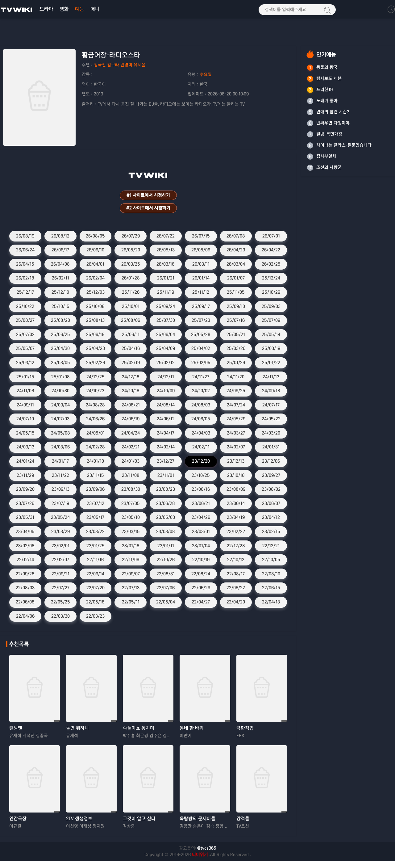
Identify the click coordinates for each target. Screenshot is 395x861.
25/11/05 (236, 292)
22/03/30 (60, 616)
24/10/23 (95, 390)
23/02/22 (236, 531)
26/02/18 (25, 278)
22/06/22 (236, 587)
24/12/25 (95, 377)
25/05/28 (200, 334)
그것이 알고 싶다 (139, 818)
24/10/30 (60, 390)
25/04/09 (165, 348)
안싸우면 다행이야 (333, 123)
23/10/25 (201, 475)
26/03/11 (201, 264)
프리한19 (324, 89)
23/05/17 (95, 517)
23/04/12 (271, 517)
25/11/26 (130, 292)
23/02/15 (271, 531)
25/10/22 (25, 306)
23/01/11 (165, 545)
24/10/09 (166, 390)
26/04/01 (95, 264)
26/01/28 (131, 278)
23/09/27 (271, 475)
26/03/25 (130, 264)
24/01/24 (25, 461)
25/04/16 (131, 348)
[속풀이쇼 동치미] (148, 688)
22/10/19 (201, 559)
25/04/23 (95, 348)
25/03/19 (271, 348)
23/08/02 (271, 489)
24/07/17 (271, 405)
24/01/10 (95, 461)
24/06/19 (130, 419)
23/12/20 (201, 461)
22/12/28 (236, 545)
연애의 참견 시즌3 (332, 112)
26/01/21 (165, 278)
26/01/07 (236, 278)
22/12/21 (271, 545)
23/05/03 (165, 517)
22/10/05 (271, 559)
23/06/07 (271, 503)
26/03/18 (165, 264)
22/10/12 (235, 559)
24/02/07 (236, 447)
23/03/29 (60, 531)
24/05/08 (60, 433)
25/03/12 (25, 362)
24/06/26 (95, 419)
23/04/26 (201, 517)
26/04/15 (25, 264)
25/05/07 (25, 348)
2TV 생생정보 (79, 818)
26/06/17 (60, 250)
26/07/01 (271, 236)
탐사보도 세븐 (329, 78)
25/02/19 (131, 362)
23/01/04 (201, 545)
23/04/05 (25, 531)
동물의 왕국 (327, 67)
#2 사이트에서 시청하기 (148, 208)
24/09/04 (60, 405)
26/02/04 (95, 278)
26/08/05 (95, 236)
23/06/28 (165, 503)
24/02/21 (130, 447)
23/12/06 (271, 461)
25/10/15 (60, 306)
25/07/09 (271, 320)
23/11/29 (25, 475)
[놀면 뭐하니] (91, 688)
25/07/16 (236, 320)
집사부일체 (326, 156)
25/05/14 (271, 334)
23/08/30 (130, 489)
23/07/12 (95, 503)
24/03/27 (236, 433)
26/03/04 (236, 264)
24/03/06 (60, 447)
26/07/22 (165, 236)
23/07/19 (60, 503)
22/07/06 (165, 587)
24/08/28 (95, 405)
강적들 (242, 818)
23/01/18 (130, 545)
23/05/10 (131, 517)
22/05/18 (95, 602)
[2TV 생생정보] (91, 779)
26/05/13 (165, 250)
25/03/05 (60, 362)
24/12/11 (165, 377)
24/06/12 (166, 419)
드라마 (46, 9)
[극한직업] (261, 688)
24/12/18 (130, 377)
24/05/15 (25, 433)
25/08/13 (95, 320)
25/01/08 (60, 377)
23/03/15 (131, 531)
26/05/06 (200, 250)
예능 (79, 9)
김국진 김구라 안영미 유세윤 (120, 65)
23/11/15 (95, 475)
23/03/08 (165, 531)
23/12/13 (235, 461)
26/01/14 (201, 278)
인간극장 (18, 818)
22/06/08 (25, 602)
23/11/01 (165, 475)
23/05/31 (25, 517)
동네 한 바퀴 (192, 728)
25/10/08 (95, 306)
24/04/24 (130, 433)
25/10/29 (271, 292)
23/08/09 (236, 489)
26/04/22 (271, 250)
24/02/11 (201, 447)
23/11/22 (60, 475)
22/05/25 (60, 602)
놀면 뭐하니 (77, 728)
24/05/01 (95, 433)
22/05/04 (165, 602)
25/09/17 (201, 306)
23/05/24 (60, 517)
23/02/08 (25, 545)
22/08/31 (165, 574)
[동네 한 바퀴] (205, 688)
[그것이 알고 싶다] (148, 779)
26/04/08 (60, 264)
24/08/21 (131, 405)
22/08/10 (271, 574)
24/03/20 (271, 433)
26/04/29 (236, 250)
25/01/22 (271, 362)
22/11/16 (95, 559)
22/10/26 (166, 559)
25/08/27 (25, 320)
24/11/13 (271, 377)
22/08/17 (236, 574)
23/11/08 (130, 475)
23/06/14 (236, 503)
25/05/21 (236, 334)
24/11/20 (235, 377)
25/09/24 (165, 306)
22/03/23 (95, 616)
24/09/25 (236, 390)
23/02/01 (60, 545)
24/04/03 (201, 433)
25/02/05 (200, 362)
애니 (95, 9)
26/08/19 (25, 236)
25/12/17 (25, 292)
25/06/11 (130, 334)
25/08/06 (130, 320)
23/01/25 (95, 545)
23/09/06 (95, 489)
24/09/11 (25, 405)
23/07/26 (25, 503)
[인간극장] (34, 779)
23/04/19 (236, 517)
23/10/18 (236, 475)
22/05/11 (130, 602)
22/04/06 (25, 616)
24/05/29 (236, 419)
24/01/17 (60, 461)
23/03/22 (95, 531)
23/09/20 (25, 489)
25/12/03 (95, 292)
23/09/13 (60, 489)
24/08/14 (165, 405)
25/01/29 (236, 362)
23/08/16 (201, 489)
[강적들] (261, 779)
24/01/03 (130, 461)
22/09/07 (131, 574)
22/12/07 (60, 559)
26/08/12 (60, 236)
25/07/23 (201, 320)
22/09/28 (25, 574)
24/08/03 (200, 405)
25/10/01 (130, 306)
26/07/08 (236, 236)
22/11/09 (130, 559)
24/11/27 (200, 377)
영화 (64, 9)
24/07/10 (25, 419)
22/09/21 (60, 574)
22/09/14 (95, 574)
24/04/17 (165, 433)
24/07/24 (236, 405)
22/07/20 (95, 587)
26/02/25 (271, 264)
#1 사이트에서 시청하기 (148, 195)
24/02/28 (95, 447)
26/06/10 (95, 250)
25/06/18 (95, 334)
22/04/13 (271, 602)
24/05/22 (271, 419)
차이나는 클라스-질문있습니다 (344, 145)
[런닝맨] (34, 688)
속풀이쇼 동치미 (138, 728)
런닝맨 (15, 728)
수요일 (206, 74)
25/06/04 (165, 334)
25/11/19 (165, 292)
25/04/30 (60, 348)
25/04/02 (200, 348)
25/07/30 (165, 320)
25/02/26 (95, 362)
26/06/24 (25, 250)
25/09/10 (236, 306)
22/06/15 (271, 587)
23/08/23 (165, 489)
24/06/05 (200, 419)
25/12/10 (60, 292)
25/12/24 (271, 278)
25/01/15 (25, 377)
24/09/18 (271, 390)
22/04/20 (236, 602)
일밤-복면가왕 (329, 134)
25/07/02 (25, 334)
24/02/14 (166, 447)
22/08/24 (200, 574)
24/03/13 (25, 447)
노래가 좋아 (327, 100)
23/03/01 (201, 531)
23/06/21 (201, 503)
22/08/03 (25, 587)
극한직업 (245, 728)
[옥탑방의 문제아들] (205, 779)
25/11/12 (200, 292)
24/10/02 (201, 390)
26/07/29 (131, 236)
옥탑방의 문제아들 (197, 818)
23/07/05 (130, 503)
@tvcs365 (206, 848)
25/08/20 (60, 320)
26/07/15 (201, 236)
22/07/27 (60, 587)
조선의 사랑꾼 (329, 167)
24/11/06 (25, 390)
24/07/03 (60, 419)
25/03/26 (236, 348)
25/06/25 (60, 334)
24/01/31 (271, 447)
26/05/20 (130, 250)
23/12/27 (165, 461)
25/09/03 (271, 306)
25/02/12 (165, 362)
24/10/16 (130, 390)
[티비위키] (16, 9)
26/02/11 (60, 278)
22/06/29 (201, 587)
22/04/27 (201, 602)
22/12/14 (25, 559)
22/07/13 (130, 587)
